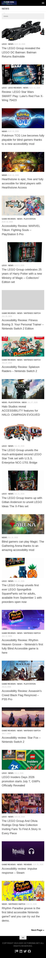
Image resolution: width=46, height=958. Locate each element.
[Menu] (43, 3)
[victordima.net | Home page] (12, 3)
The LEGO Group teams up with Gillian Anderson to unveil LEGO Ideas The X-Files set (22, 502)
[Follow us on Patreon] (16, 951)
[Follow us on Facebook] (29, 951)
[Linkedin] (21, 951)
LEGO (4, 44)
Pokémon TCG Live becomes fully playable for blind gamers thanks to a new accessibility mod (23, 139)
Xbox (24, 402)
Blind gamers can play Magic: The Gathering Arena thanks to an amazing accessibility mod (23, 545)
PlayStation (30, 219)
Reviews (28, 865)
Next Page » (37, 930)
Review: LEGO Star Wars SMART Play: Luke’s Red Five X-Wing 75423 (22, 96)
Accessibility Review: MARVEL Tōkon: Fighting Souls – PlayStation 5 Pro (21, 230)
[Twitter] (25, 951)
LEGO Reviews (15, 88)
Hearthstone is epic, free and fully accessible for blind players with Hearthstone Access (22, 183)
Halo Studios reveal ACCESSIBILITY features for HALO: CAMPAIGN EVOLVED (21, 410)
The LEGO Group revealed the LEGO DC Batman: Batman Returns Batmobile (21, 52)
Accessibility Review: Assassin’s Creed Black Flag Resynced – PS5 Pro (22, 695)
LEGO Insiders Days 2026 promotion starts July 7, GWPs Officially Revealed (21, 781)
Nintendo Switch (32, 313)
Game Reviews (9, 219)
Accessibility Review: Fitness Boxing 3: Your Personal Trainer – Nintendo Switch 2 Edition (23, 324)
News (10, 44)
